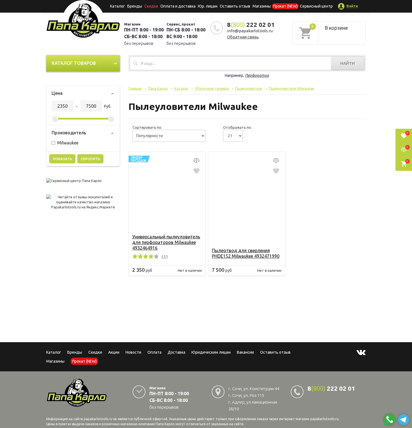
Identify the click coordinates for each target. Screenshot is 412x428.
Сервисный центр (316, 6)
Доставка (176, 352)
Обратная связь (243, 36)
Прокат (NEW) (285, 6)
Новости (133, 352)
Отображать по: (237, 127)
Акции (113, 352)
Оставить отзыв (235, 6)
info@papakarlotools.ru (250, 30)
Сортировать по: (147, 127)
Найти (347, 63)
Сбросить (90, 159)
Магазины (55, 361)
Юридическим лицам (211, 352)
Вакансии (245, 352)
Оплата (154, 352)
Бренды (134, 6)
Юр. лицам (207, 6)
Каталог (117, 6)
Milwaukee (67, 142)
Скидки (95, 352)
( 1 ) (165, 256)
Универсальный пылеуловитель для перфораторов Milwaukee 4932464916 (166, 242)
